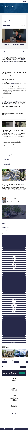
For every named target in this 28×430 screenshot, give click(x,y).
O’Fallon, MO (14, 299)
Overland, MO (14, 303)
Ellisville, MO (14, 260)
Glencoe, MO (14, 270)
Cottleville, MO (14, 250)
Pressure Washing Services (14, 382)
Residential (5, 21)
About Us (14, 410)
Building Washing (4, 230)
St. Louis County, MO (14, 313)
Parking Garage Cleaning (5, 227)
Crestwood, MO (14, 252)
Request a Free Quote (14, 411)
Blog (14, 399)
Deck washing (5, 65)
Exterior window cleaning (6, 66)
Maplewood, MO (14, 295)
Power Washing (14, 380)
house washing (15, 61)
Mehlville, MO (14, 297)
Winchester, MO (14, 340)
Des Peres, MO (14, 258)
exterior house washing (17, 101)
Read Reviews (14, 212)
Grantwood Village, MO (14, 274)
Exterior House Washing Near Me (6, 5)
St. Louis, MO (14, 315)
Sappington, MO (14, 309)
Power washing (5, 69)
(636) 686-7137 (22, 59)
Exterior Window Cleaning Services (7, 163)
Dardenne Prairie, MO (14, 256)
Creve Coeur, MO (14, 254)
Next (7, 25)
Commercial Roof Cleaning (6, 160)
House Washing (14, 381)
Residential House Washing (6, 164)
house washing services (13, 83)
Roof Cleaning (4, 224)
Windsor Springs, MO (14, 342)
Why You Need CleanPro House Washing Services (14, 198)
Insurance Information (14, 400)
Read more (4, 362)
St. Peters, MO (14, 317)
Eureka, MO (14, 262)
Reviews (14, 397)
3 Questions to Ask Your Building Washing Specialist (14, 201)
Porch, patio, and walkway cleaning (7, 67)
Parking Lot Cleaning (14, 385)
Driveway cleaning (5, 68)
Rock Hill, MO (14, 307)
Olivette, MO (14, 301)
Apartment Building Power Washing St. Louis (8, 165)
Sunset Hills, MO (14, 319)
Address (4, 16)
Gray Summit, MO (14, 276)
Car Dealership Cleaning (6, 159)
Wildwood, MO (14, 338)
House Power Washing (14, 387)
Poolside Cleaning (14, 388)
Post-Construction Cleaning (6, 155)
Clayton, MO (14, 248)
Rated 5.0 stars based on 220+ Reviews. (15, 421)
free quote (5, 60)
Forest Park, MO (14, 266)
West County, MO (14, 336)
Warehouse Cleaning (5, 158)
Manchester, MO (14, 293)
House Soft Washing (4, 223)
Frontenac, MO (14, 268)
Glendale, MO (14, 272)
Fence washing (5, 64)
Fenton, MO (14, 264)
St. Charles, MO (14, 311)
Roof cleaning (5, 63)
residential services (7, 61)
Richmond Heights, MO (14, 305)
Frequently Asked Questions (14, 398)
